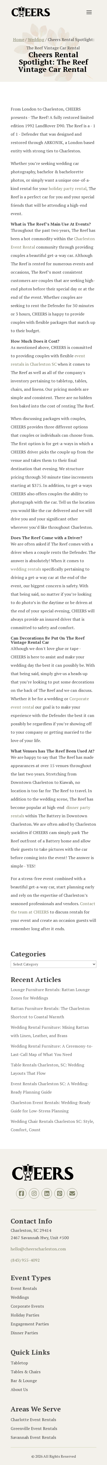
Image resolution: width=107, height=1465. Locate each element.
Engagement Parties (30, 1324)
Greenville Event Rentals (34, 1428)
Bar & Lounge (24, 1380)
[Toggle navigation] (89, 12)
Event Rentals (24, 1288)
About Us (19, 1389)
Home (18, 39)
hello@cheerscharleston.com (38, 1249)
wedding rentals (26, 569)
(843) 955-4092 (25, 1260)
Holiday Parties (25, 1315)
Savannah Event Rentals (33, 1437)
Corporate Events (27, 1306)
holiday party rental (67, 188)
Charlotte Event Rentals (33, 1419)
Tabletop (19, 1363)
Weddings (20, 1297)
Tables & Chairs (26, 1372)
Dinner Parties (24, 1333)
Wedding (36, 39)
